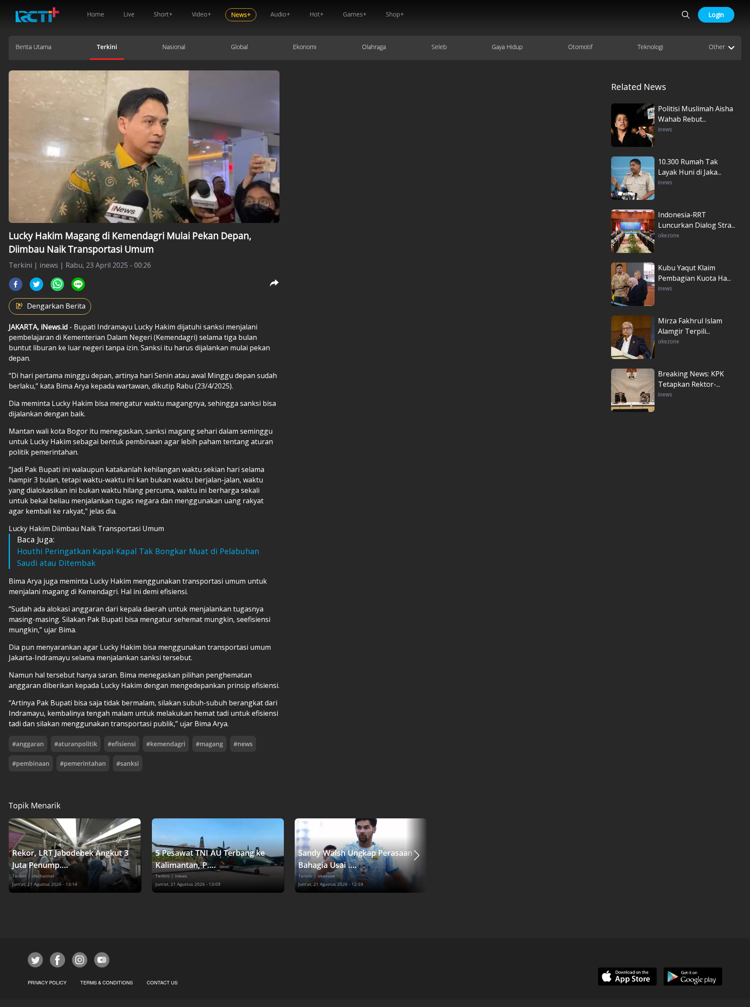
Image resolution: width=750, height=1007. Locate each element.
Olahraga (374, 47)
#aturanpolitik (75, 744)
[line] (78, 284)
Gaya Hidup (507, 47)
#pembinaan (30, 763)
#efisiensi (122, 744)
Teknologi (650, 47)
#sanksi (127, 763)
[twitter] (36, 284)
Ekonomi (304, 47)
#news (243, 744)
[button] (417, 855)
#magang (209, 744)
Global (239, 47)
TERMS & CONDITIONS (106, 982)
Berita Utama (33, 47)
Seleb (439, 47)
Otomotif (580, 47)
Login (716, 14)
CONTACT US (162, 982)
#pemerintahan (83, 763)
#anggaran (28, 744)
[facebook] (16, 284)
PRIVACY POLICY (47, 982)
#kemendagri (165, 744)
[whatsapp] (57, 284)
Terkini (107, 47)
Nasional (173, 47)
